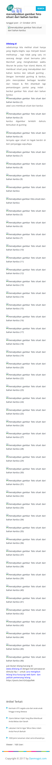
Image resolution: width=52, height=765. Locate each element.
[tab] (12, 32)
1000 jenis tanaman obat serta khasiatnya (26, 738)
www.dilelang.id (14, 668)
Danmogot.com (38, 758)
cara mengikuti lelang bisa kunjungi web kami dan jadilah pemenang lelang (23, 674)
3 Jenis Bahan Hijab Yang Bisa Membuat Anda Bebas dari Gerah (25, 720)
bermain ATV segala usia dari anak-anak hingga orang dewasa (25, 710)
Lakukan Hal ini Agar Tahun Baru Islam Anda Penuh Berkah (25, 730)
